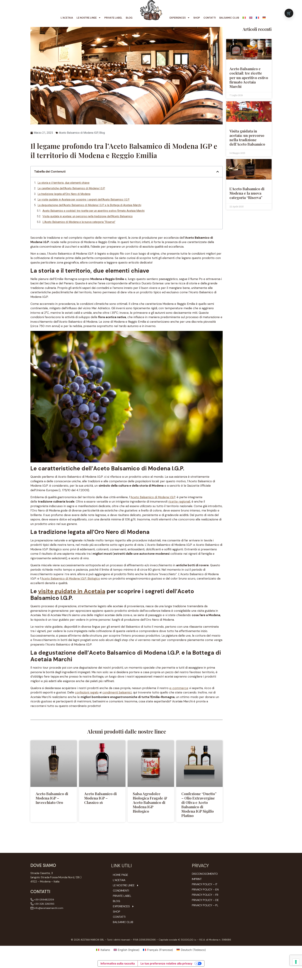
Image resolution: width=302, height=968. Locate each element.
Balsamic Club (229, 17)
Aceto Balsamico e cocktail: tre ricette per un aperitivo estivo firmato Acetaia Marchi (93, 210)
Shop (196, 17)
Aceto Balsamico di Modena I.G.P (153, 497)
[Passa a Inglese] (250, 18)
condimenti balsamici (117, 692)
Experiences (178, 17)
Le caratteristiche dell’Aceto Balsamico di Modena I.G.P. (71, 188)
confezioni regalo (87, 692)
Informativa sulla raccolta (117, 963)
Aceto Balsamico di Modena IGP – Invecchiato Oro (52, 798)
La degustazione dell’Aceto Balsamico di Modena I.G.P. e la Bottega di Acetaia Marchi (89, 205)
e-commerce (178, 688)
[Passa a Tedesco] (264, 18)
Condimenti (121, 890)
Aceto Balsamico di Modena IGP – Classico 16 (100, 798)
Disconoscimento (205, 874)
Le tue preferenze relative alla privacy (166, 963)
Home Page (120, 875)
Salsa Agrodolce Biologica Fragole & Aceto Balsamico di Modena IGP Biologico (150, 802)
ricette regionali (179, 501)
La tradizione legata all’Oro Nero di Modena (64, 194)
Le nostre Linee (87, 17)
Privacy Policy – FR (205, 895)
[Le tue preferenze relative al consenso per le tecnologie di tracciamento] (296, 962)
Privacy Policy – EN (205, 889)
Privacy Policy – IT (204, 884)
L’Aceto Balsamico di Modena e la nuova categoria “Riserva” (78, 222)
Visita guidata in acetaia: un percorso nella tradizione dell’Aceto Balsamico (87, 216)
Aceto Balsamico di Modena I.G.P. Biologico (70, 578)
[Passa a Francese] (257, 18)
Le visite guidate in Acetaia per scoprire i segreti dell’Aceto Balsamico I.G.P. (84, 199)
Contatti (209, 17)
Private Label (113, 17)
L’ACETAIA (67, 17)
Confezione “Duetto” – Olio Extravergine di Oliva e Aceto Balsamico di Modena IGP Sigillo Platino (199, 804)
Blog (129, 17)
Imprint (197, 879)
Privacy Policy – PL (205, 905)
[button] (217, 171)
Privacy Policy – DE (205, 900)
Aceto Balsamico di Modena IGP (78, 132)
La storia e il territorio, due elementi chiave (63, 182)
